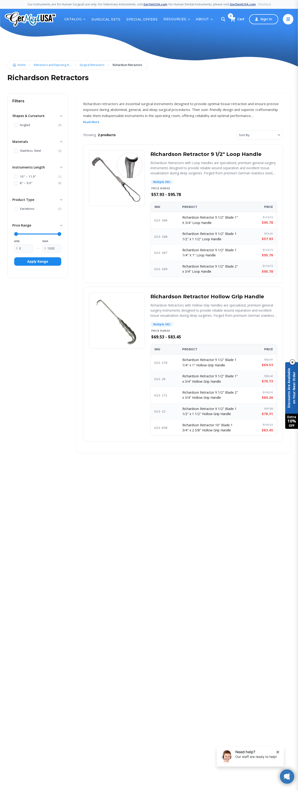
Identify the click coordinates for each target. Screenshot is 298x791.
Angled (25, 125)
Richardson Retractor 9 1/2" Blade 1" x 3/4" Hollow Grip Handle (210, 378)
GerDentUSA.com (243, 4)
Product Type (23, 199)
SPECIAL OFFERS (142, 19)
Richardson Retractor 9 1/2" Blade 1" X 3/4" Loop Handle (210, 220)
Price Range (21, 225)
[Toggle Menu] (288, 19)
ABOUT (202, 19)
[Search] (223, 19)
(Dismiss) (264, 4)
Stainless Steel (30, 150)
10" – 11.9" (28, 176)
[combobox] (259, 135)
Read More (91, 122)
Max (45, 241)
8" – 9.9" (26, 183)
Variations (27, 208)
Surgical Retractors (92, 65)
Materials (20, 141)
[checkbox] (16, 125)
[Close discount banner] (292, 362)
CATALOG (73, 19)
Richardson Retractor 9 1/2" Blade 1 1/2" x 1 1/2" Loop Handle (209, 236)
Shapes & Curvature (28, 115)
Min (17, 241)
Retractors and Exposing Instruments (54, 65)
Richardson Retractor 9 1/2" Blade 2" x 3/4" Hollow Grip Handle (210, 395)
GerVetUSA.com (155, 4)
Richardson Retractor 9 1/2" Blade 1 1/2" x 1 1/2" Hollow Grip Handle (209, 411)
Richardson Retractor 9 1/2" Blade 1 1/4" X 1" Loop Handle (209, 252)
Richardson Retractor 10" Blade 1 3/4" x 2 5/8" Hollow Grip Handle (207, 427)
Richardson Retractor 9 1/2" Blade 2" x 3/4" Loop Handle (210, 269)
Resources (174, 19)
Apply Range (37, 261)
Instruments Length (28, 167)
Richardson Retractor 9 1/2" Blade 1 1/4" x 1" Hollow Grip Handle (209, 362)
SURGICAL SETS (106, 19)
